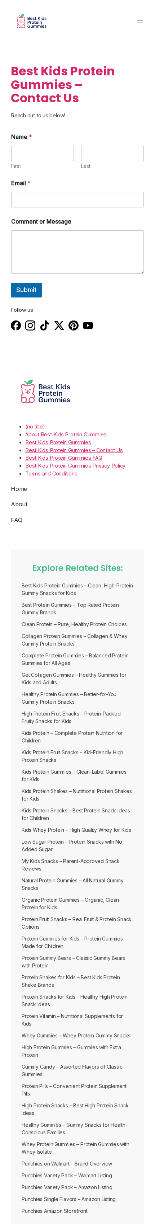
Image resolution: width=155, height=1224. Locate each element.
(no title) (35, 426)
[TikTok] (45, 326)
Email (21, 183)
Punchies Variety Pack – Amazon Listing (67, 1187)
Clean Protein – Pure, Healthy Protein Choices (74, 624)
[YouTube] (88, 326)
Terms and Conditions (51, 473)
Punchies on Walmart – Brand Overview (67, 1163)
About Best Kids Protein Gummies (65, 434)
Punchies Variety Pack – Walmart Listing (67, 1175)
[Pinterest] (73, 326)
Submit (26, 290)
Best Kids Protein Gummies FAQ (63, 458)
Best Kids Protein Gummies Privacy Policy (75, 466)
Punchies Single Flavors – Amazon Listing (69, 1199)
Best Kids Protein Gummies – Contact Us (74, 450)
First (16, 166)
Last (85, 166)
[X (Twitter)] (59, 326)
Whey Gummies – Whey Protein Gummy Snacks (76, 1035)
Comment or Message (41, 221)
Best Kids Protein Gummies (58, 442)
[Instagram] (30, 326)
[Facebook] (16, 326)
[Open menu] (140, 21)
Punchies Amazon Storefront (54, 1211)
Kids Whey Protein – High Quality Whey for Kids (76, 830)
